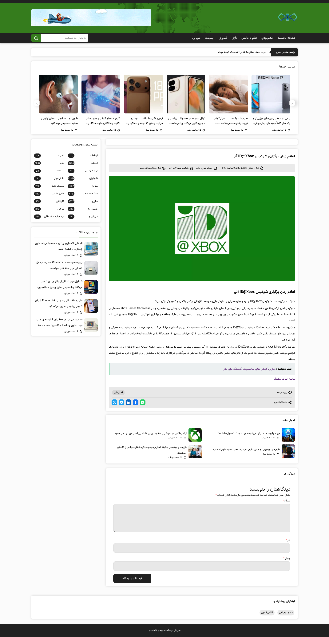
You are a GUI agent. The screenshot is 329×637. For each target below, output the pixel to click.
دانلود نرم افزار (286, 613)
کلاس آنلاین (267, 613)
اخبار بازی (118, 392)
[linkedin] (128, 402)
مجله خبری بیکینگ (284, 379)
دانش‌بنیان (50, 178)
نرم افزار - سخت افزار (49, 216)
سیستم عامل (49, 186)
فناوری (223, 37)
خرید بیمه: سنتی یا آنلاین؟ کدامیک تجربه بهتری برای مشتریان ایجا (232, 52)
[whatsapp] (142, 402)
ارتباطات (83, 155)
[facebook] (135, 402)
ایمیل (286, 558)
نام (288, 540)
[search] (36, 38)
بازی (234, 37)
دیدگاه (286, 501)
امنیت (49, 155)
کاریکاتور (49, 201)
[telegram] (121, 402)
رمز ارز (83, 186)
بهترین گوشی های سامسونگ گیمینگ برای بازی (249, 369)
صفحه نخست (286, 37)
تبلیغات (50, 171)
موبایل (196, 37)
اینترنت (209, 37)
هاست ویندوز (164, 630)
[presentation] (292, 103)
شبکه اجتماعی (83, 194)
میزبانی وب (84, 216)
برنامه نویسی (84, 171)
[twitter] (114, 402)
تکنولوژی (267, 37)
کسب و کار (83, 209)
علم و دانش (249, 37)
